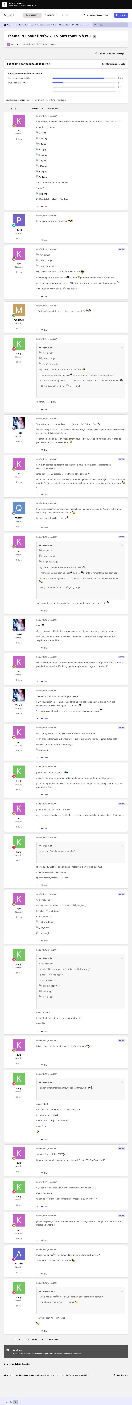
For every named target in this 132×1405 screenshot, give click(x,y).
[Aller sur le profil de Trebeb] (19, 423)
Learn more (5, 4)
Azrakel (19, 1263)
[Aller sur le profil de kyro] (8, 44)
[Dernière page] (42, 109)
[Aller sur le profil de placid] (19, 220)
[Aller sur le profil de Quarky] (19, 508)
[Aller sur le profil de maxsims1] (19, 310)
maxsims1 (19, 320)
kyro (16, 44)
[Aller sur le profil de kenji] (19, 344)
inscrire (37, 100)
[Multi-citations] (37, 206)
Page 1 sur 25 (53, 109)
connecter (22, 100)
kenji (18, 353)
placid (19, 230)
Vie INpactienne (49, 44)
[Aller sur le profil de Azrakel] (19, 1254)
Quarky (19, 517)
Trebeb (18, 433)
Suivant (35, 109)
